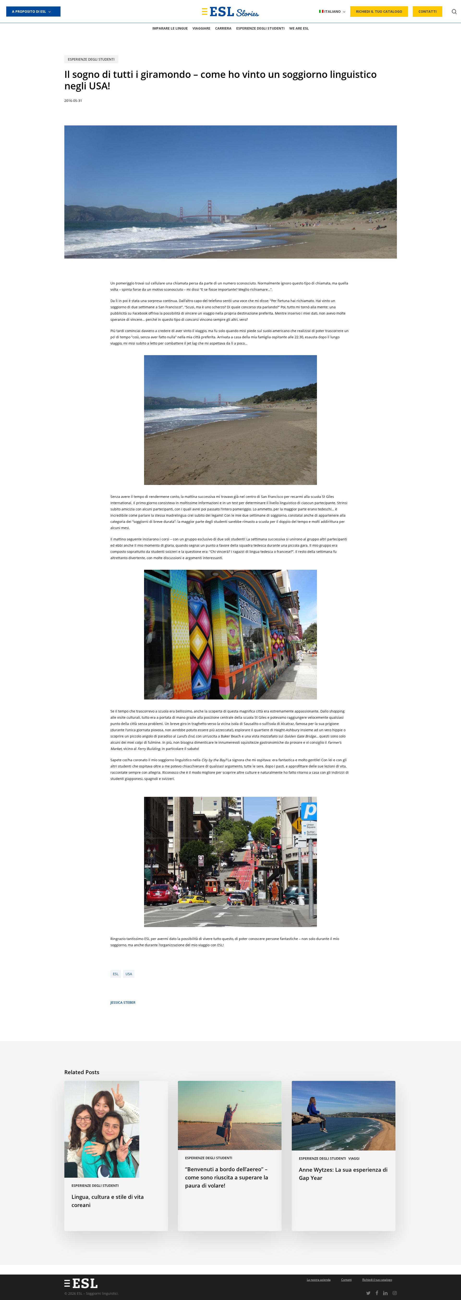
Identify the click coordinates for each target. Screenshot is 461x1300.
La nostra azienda (319, 1280)
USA (129, 974)
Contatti (346, 1280)
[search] (454, 11)
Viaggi (353, 1158)
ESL (115, 974)
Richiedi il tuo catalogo (377, 1280)
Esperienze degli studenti (91, 59)
